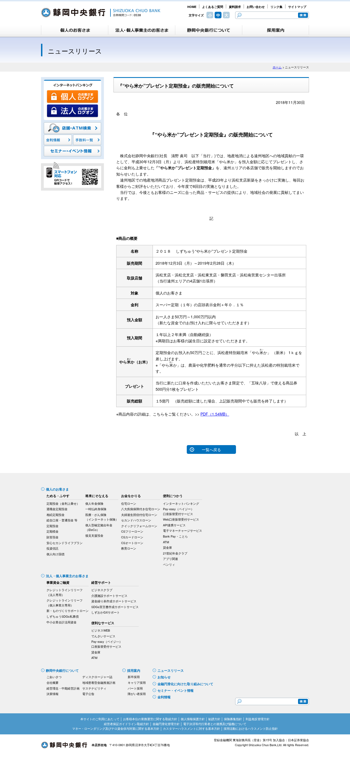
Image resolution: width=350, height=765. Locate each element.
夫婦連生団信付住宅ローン (139, 514)
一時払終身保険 (95, 509)
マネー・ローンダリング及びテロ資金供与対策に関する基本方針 (115, 728)
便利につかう (173, 495)
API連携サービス (174, 525)
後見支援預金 (94, 535)
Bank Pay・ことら (175, 536)
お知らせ (164, 677)
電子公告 (88, 693)
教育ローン (128, 548)
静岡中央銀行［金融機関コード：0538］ (101, 12)
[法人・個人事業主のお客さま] (141, 30)
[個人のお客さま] (74, 30)
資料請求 (235, 7)
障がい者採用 (137, 693)
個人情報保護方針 (193, 719)
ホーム (277, 67)
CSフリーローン (132, 531)
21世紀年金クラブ (175, 553)
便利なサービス (102, 622)
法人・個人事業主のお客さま (67, 575)
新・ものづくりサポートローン (67, 610)
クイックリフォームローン (139, 526)
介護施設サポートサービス (109, 595)
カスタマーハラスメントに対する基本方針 (191, 728)
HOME (191, 7)
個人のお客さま (57, 489)
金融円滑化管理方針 (166, 724)
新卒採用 (134, 677)
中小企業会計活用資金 (61, 622)
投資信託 (52, 548)
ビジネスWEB (100, 630)
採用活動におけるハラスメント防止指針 (251, 728)
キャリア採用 (137, 682)
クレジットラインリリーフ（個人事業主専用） (64, 602)
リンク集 (276, 7)
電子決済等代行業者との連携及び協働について (214, 724)
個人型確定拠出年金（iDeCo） (98, 527)
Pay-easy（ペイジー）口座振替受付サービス (178, 511)
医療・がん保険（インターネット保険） (101, 517)
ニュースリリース (171, 670)
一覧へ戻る (211, 449)
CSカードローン (132, 537)
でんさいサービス (103, 636)
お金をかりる (131, 495)
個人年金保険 (94, 503)
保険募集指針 (233, 719)
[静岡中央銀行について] (208, 30)
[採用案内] (275, 30)
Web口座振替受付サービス (181, 519)
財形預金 (52, 537)
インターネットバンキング (181, 503)
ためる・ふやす (57, 495)
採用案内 (133, 670)
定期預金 (52, 526)
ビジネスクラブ (101, 590)
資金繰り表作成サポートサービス (113, 601)
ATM (166, 542)
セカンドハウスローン (136, 520)
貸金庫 (167, 547)
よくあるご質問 (212, 7)
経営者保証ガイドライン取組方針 (126, 724)
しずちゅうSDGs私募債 (62, 616)
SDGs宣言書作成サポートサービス (115, 607)
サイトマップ (297, 7)
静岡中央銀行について (62, 670)
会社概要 (52, 682)
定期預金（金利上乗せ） (63, 503)
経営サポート (101, 582)
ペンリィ (169, 564)
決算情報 (52, 693)
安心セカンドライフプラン (64, 543)
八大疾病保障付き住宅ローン (140, 509)
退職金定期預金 (57, 509)
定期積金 (52, 531)
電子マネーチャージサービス (182, 530)
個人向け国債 (55, 554)
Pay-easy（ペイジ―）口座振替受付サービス (106, 644)
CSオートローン (132, 543)
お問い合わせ (256, 7)
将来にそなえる (96, 495)
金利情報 (164, 696)
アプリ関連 (170, 558)
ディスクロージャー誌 (97, 677)
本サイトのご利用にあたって (99, 719)
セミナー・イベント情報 (176, 690)
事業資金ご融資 (57, 582)
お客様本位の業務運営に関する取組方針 (150, 719)
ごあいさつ (54, 677)
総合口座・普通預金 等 (61, 520)
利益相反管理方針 (258, 719)
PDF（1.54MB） (214, 414)
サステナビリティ (94, 688)
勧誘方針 (214, 719)
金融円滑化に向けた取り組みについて (185, 683)
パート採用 (135, 688)
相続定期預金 (55, 514)
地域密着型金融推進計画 (98, 682)
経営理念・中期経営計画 (63, 688)
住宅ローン (128, 503)
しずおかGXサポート (105, 612)
